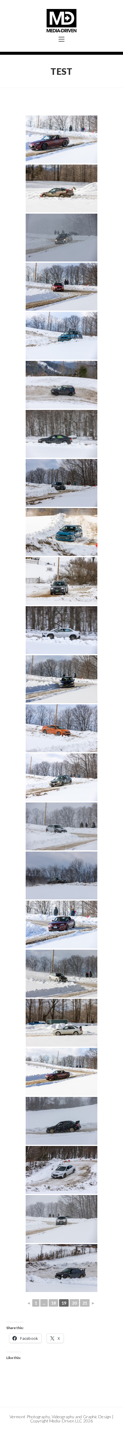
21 (84, 1302)
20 (74, 1302)
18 (53, 1302)
